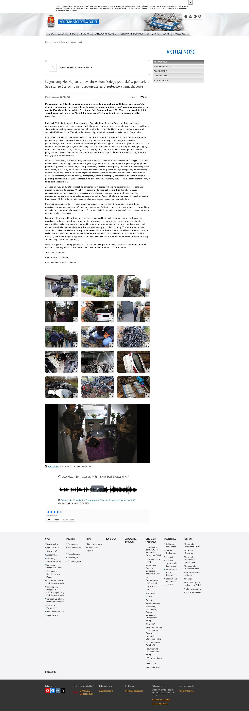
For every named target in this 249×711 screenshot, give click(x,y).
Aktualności (76, 42)
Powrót (134, 97)
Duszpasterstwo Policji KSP (153, 643)
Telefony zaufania (193, 589)
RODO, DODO (50, 671)
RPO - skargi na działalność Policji (193, 583)
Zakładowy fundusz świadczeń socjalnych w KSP (154, 569)
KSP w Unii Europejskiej (51, 606)
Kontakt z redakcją (106, 690)
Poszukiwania (160, 71)
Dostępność (170, 538)
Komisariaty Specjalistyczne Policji (53, 574)
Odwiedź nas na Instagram (58, 690)
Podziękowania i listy (164, 67)
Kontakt (188, 538)
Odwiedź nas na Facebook (52, 690)
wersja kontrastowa (186, 690)
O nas (47, 538)
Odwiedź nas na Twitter (63, 690)
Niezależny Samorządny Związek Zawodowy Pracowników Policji (152, 613)
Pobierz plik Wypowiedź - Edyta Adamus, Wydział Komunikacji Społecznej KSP (98, 500)
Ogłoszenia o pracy (152, 587)
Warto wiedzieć (153, 667)
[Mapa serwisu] (190, 16)
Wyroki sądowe (161, 80)
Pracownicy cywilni (92, 548)
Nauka (149, 596)
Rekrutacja (111, 538)
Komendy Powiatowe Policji (54, 566)
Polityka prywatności (160, 703)
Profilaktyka (160, 76)
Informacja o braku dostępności (171, 572)
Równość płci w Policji (153, 560)
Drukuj (146, 97)
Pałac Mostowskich (55, 612)
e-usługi (169, 557)
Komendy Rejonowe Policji (53, 559)
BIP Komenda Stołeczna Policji (86, 692)
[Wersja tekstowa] (195, 16)
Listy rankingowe (94, 544)
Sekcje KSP (51, 551)
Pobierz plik (53, 466)
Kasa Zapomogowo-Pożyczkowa (152, 580)
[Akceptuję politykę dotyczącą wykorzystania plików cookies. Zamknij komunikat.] (190, 2)
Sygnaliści (150, 593)
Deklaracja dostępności (171, 545)
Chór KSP (150, 624)
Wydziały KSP (52, 547)
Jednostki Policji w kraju (192, 573)
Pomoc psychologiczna (153, 601)
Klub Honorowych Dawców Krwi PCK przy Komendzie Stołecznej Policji (154, 633)
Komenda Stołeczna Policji (192, 545)
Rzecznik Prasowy (189, 551)
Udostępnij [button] (55, 520)
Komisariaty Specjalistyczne (192, 567)
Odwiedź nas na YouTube (47, 690)
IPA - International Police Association (154, 661)
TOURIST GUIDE (193, 592)
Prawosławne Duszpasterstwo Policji (153, 651)
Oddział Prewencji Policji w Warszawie (55, 581)
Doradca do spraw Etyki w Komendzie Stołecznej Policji (153, 551)
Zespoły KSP (52, 555)
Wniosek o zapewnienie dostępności (171, 563)
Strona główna (51, 42)
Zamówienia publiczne (130, 540)
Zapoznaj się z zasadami (161, 699)
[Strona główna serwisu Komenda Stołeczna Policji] (185, 16)
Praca (88, 538)
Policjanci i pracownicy (150, 540)
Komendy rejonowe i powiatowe (190, 559)
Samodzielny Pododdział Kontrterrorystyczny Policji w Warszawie (55, 591)
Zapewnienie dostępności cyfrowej (171, 581)
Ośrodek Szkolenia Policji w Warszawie (55, 600)
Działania (65, 42)
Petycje (188, 579)
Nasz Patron (52, 615)
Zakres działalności (171, 551)
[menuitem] (51, 33)
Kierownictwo (52, 544)
